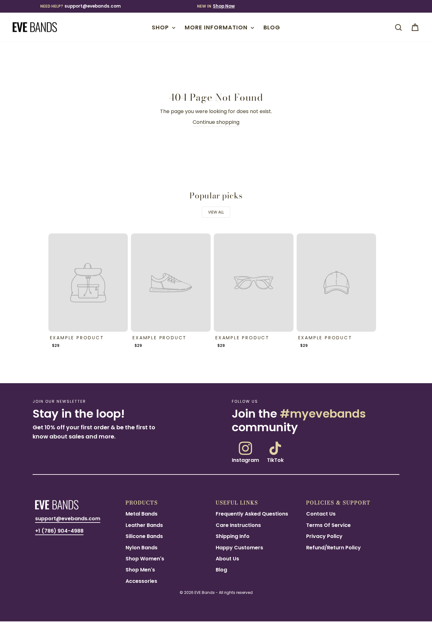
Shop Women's (145, 558)
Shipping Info (233, 536)
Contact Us (321, 513)
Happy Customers (239, 547)
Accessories (141, 581)
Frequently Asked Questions (252, 513)
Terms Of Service (328, 525)
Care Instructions (238, 525)
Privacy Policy (324, 536)
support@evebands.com (93, 6)
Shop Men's (140, 569)
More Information (217, 27)
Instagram (245, 459)
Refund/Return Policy (333, 547)
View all (216, 212)
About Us (227, 558)
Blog (271, 27)
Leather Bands (144, 525)
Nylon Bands (141, 547)
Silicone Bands (144, 536)
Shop (161, 27)
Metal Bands (141, 513)
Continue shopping (216, 122)
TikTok (275, 459)
